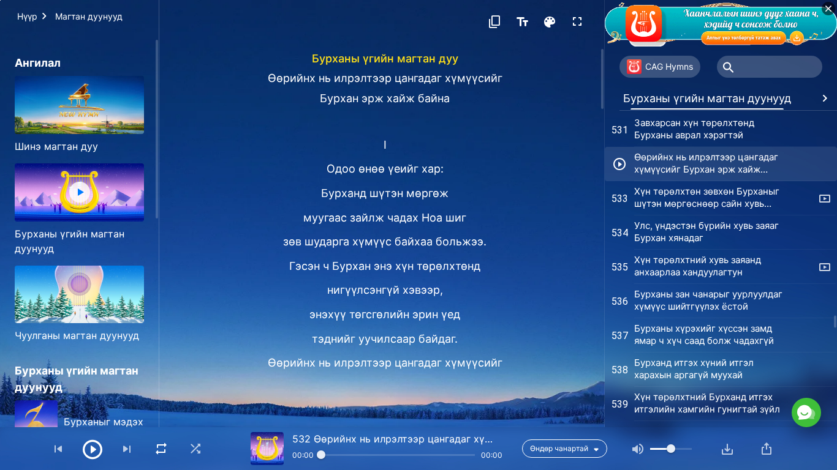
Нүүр (27, 16)
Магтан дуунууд (89, 16)
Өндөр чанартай (559, 448)
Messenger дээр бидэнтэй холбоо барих (716, 357)
